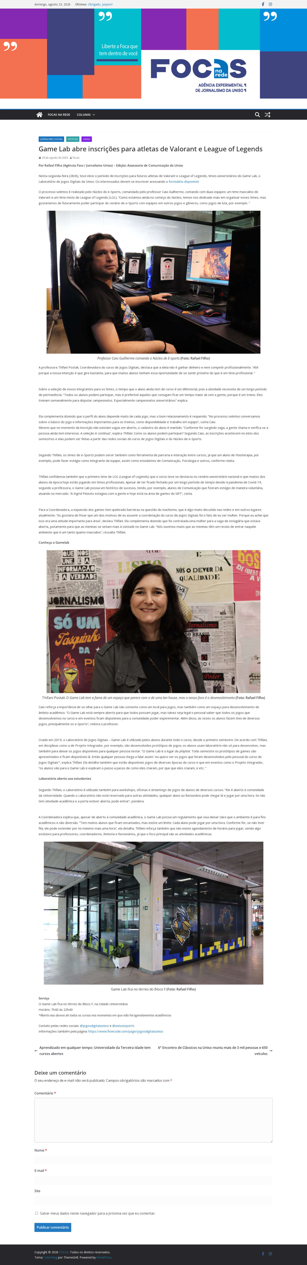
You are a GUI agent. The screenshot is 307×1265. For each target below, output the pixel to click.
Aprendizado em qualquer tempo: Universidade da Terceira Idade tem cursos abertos (95, 1050)
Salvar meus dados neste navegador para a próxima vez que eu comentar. (97, 1213)
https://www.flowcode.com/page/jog (115, 1031)
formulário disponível (183, 181)
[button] (93, 115)
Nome (40, 1150)
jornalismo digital (51, 139)
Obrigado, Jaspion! (100, 4)
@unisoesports (123, 1026)
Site (37, 1191)
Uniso (86, 139)
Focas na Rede (59, 115)
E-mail (40, 1170)
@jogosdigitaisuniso (94, 1026)
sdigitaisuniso (153, 1031)
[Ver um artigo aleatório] (268, 115)
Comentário (45, 1093)
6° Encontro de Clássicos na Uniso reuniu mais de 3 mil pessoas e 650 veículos (213, 1050)
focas (76, 157)
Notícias (73, 139)
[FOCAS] (39, 115)
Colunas (84, 115)
